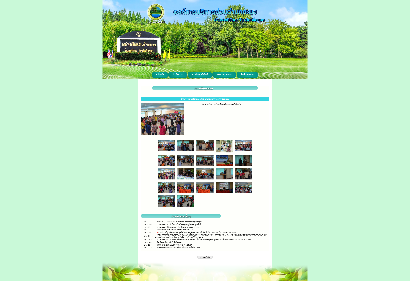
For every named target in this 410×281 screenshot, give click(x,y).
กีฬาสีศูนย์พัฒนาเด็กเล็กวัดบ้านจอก (169, 242)
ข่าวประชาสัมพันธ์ (200, 74)
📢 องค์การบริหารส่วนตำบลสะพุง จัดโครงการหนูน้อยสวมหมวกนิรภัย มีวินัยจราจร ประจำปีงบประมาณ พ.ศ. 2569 (196, 232)
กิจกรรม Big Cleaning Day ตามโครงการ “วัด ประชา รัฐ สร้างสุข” (179, 222)
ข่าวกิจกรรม (178, 74)
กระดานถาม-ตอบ (224, 74)
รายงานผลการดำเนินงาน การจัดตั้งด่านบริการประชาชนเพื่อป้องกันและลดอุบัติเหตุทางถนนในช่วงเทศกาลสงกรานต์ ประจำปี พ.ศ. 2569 (204, 239)
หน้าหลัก (160, 74)
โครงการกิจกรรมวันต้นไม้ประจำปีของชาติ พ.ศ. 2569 (175, 230)
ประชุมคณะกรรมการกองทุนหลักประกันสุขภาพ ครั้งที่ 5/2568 (178, 247)
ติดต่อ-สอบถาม (247, 74)
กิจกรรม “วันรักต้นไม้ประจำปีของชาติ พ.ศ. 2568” (174, 245)
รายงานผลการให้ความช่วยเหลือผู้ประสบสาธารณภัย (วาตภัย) (178, 227)
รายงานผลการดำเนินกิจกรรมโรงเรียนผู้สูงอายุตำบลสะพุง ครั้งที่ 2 (179, 224)
